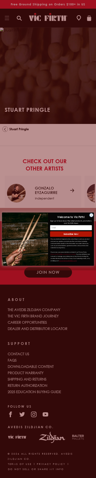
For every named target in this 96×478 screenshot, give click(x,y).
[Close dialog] (91, 215)
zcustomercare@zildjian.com (67, 260)
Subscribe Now (71, 234)
